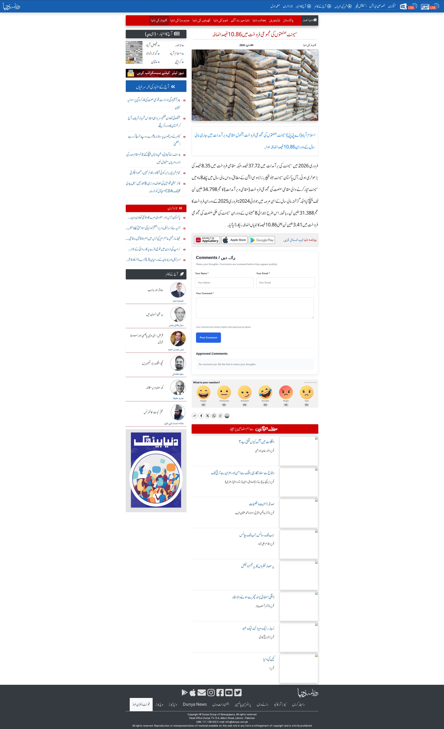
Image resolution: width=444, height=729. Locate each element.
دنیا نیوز (173, 704)
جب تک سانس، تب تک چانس (256, 535)
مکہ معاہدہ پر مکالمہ (154, 387)
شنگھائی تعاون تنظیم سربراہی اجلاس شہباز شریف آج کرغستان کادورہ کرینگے (154, 122)
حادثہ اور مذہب (155, 290)
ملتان (154, 61)
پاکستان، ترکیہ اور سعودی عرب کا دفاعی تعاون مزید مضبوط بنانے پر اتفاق (155, 218)
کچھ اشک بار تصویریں (152, 363)
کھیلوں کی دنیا (202, 20)
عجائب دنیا (259, 20)
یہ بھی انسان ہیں (154, 314)
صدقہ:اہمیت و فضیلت (261, 504)
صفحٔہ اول (276, 6)
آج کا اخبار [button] (301, 6)
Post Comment (208, 337)
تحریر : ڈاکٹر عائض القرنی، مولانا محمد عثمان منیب (254, 513)
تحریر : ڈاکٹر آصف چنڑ (265, 606)
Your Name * (201, 273)
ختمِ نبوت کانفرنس (153, 412)
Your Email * (263, 273)
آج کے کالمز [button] (320, 6)
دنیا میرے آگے (240, 20)
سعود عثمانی (178, 374)
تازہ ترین (288, 6)
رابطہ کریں (298, 704)
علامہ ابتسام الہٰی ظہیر (174, 423)
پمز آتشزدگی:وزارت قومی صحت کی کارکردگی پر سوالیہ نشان (153, 104)
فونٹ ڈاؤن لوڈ (141, 704)
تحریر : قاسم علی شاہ (266, 544)
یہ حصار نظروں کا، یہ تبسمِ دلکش (257, 566)
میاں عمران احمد (176, 350)
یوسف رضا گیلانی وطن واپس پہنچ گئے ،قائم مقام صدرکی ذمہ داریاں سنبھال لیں (153, 158)
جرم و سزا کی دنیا (180, 20)
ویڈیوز (159, 704)
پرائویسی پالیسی (243, 704)
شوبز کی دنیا (221, 20)
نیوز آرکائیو (280, 704)
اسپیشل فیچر (360, 6)
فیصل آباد (151, 45)
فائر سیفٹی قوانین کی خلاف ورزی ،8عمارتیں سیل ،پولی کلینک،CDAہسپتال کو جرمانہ (153, 187)
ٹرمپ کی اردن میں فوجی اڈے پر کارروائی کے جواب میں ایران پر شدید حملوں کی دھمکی (154, 250)
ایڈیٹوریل (274, 20)
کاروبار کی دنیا (158, 20)
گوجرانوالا (151, 53)
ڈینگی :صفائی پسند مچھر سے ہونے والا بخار (253, 597)
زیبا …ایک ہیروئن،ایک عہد (258, 628)
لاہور (178, 45)
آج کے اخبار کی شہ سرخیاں (152, 87)
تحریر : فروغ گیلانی (266, 637)
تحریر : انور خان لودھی (264, 451)
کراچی (178, 61)
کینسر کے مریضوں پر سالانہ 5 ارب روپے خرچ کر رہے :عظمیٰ (154, 140)
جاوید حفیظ (178, 398)
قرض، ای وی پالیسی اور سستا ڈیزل (146, 338)
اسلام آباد (175, 53)
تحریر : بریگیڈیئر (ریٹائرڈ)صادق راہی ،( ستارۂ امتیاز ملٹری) (249, 482)
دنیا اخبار (308, 20)
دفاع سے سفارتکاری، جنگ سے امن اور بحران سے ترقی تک (242, 473)
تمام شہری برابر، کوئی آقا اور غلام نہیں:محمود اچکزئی (155, 172)
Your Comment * (205, 293)
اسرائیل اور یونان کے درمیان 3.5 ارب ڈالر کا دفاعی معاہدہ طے (153, 260)
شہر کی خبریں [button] (341, 6)
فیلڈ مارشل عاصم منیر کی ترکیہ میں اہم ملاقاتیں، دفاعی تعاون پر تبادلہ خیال (154, 239)
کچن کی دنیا (268, 659)
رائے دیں (262, 704)
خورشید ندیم (178, 301)
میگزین (392, 6)
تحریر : (271, 668)
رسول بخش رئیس (176, 325)
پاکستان (288, 20)
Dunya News (195, 704)
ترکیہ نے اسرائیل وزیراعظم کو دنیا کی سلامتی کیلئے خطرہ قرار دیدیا (154, 229)
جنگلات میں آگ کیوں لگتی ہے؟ (256, 442)
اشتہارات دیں (220, 704)
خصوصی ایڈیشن (377, 6)
